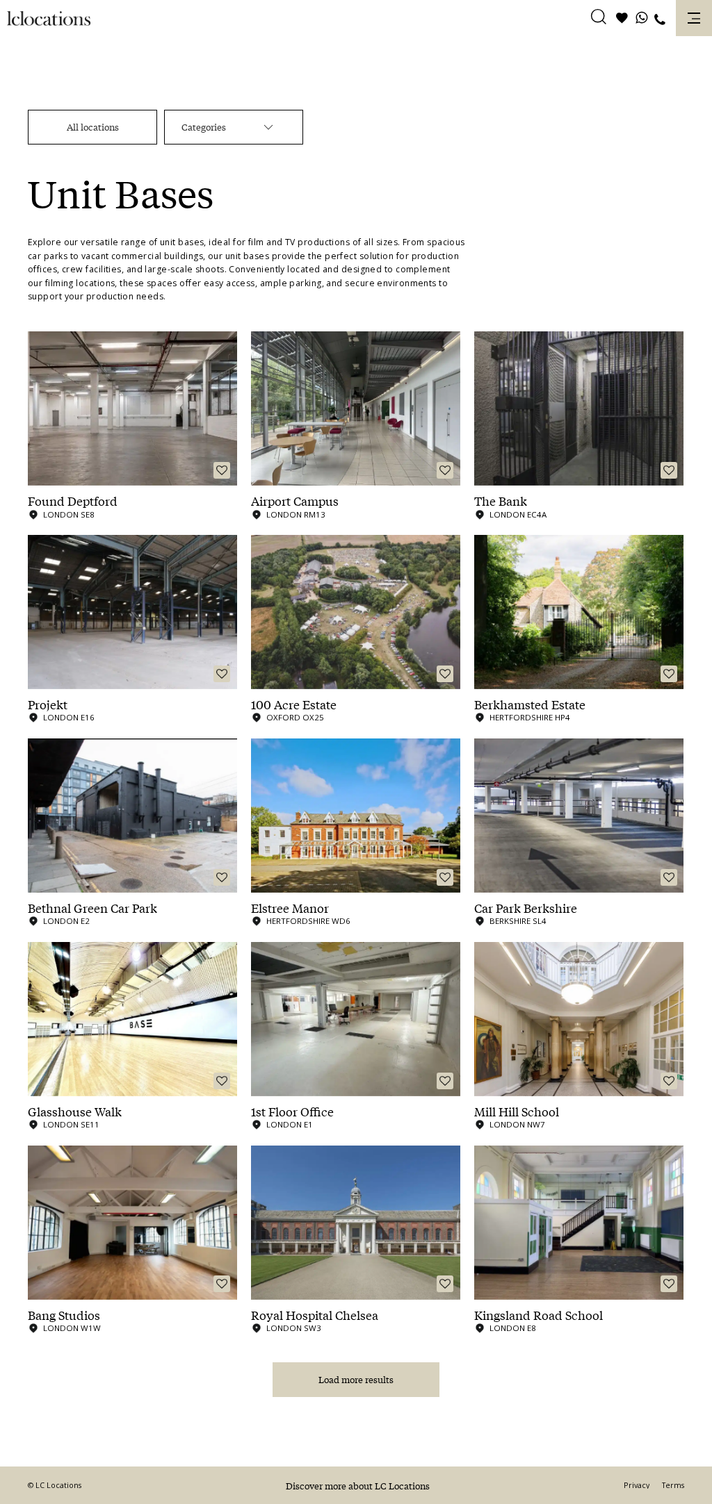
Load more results (356, 1379)
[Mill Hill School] (578, 1019)
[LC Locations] (48, 18)
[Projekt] (132, 612)
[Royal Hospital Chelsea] (355, 1223)
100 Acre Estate (294, 704)
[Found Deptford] (132, 408)
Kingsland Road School (538, 1315)
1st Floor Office (292, 1111)
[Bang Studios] (132, 1223)
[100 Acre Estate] (355, 612)
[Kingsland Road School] (578, 1223)
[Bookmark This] (221, 470)
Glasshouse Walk (75, 1111)
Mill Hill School (516, 1111)
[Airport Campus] (355, 408)
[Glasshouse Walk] (132, 1019)
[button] (599, 19)
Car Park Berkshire (525, 908)
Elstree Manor (290, 908)
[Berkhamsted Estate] (578, 612)
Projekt (47, 704)
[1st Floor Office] (355, 1019)
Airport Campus (295, 501)
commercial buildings (157, 256)
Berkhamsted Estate (529, 704)
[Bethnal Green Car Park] (132, 815)
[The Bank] (578, 408)
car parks (47, 256)
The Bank (500, 501)
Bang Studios (64, 1315)
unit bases (182, 242)
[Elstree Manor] (355, 815)
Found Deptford (73, 501)
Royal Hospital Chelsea (314, 1315)
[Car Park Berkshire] (578, 815)
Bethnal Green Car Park (92, 908)
